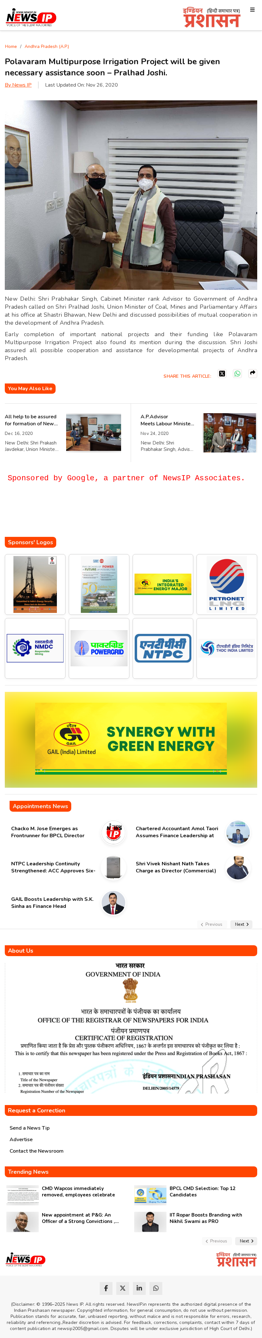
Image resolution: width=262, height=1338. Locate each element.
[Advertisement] (121, 517)
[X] (222, 373)
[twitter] (122, 1288)
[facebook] (106, 1288)
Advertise (21, 1139)
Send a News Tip (30, 1128)
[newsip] (31, 18)
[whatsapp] (156, 1288)
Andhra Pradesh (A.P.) (47, 46)
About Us (20, 951)
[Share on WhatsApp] (237, 373)
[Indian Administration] (211, 18)
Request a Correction (36, 1110)
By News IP (18, 85)
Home (11, 46)
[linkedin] (139, 1288)
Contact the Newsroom (37, 1151)
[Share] (252, 373)
